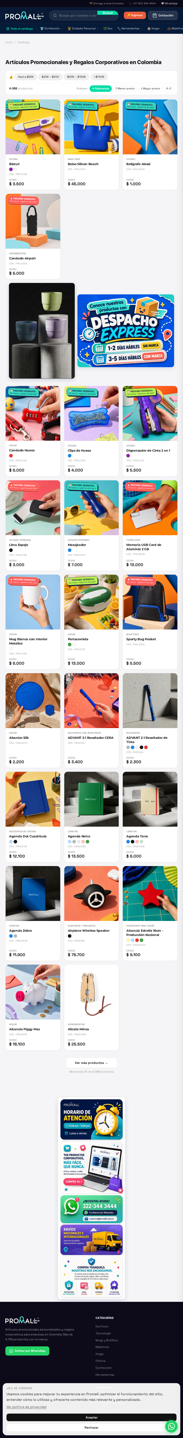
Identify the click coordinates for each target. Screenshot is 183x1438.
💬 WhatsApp (169, 3)
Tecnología (103, 1333)
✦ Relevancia (100, 88)
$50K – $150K (76, 77)
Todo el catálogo (22, 28)
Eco (107, 28)
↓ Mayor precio (150, 88)
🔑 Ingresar (135, 15)
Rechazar (91, 1427)
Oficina (100, 1361)
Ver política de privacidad (26, 1407)
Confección (50, 28)
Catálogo (23, 42)
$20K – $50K (50, 77)
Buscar (108, 13)
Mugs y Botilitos (107, 1340)
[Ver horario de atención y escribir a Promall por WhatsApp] (91, 1198)
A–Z (168, 88)
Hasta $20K (26, 77)
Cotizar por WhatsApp (30, 1351)
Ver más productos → (91, 1063)
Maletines (102, 1347)
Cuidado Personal (81, 28)
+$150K (99, 77)
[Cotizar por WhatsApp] (171, 1426)
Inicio (9, 42)
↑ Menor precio (125, 88)
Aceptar (92, 1417)
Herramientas (128, 28)
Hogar (153, 28)
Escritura (102, 1326)
